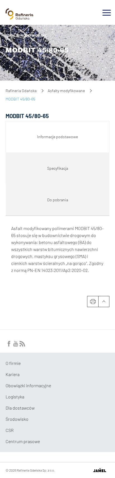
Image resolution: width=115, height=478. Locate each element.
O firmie (13, 363)
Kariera (13, 374)
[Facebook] (9, 344)
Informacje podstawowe (57, 136)
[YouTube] (15, 344)
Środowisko (17, 419)
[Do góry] (103, 301)
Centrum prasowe (23, 441)
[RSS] (22, 344)
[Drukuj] (92, 301)
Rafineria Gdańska (21, 90)
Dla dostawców (20, 407)
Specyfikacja (57, 168)
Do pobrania (57, 199)
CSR (10, 430)
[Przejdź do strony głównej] (19, 17)
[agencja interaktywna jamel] (99, 470)
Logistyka (15, 396)
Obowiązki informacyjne (28, 385)
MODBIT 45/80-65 (37, 50)
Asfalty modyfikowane (26, 35)
